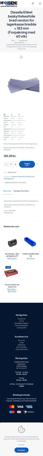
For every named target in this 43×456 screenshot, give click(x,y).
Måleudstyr (21, 176)
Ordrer (21, 342)
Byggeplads (23, 40)
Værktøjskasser (19, 42)
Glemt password (22, 349)
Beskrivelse (7, 191)
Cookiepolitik (21, 328)
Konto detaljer (21, 347)
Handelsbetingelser (21, 323)
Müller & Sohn (30, 176)
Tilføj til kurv (27, 164)
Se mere (21, 445)
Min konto (21, 340)
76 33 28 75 (23, 368)
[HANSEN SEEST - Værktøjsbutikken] (9, 4)
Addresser (21, 345)
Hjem (13, 40)
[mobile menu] (40, 3)
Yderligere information (21, 191)
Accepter (21, 450)
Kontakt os (21, 319)
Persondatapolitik (21, 325)
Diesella (14, 176)
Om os (21, 321)
